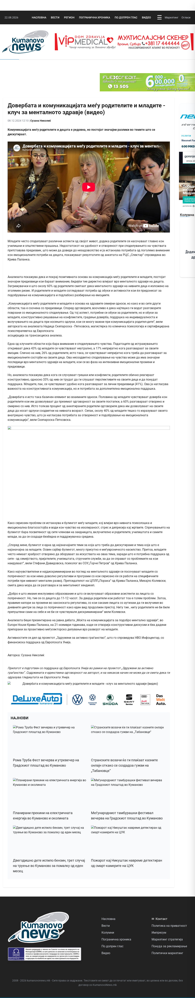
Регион (69, 17)
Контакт (159, 919)
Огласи (185, 17)
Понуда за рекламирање (169, 946)
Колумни (107, 932)
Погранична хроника (94, 17)
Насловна (39, 17)
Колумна (187, 215)
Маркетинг (171, 17)
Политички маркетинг (167, 953)
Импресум (159, 932)
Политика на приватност (169, 926)
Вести (55, 17)
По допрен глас (126, 17)
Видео (146, 17)
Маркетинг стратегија (167, 939)
